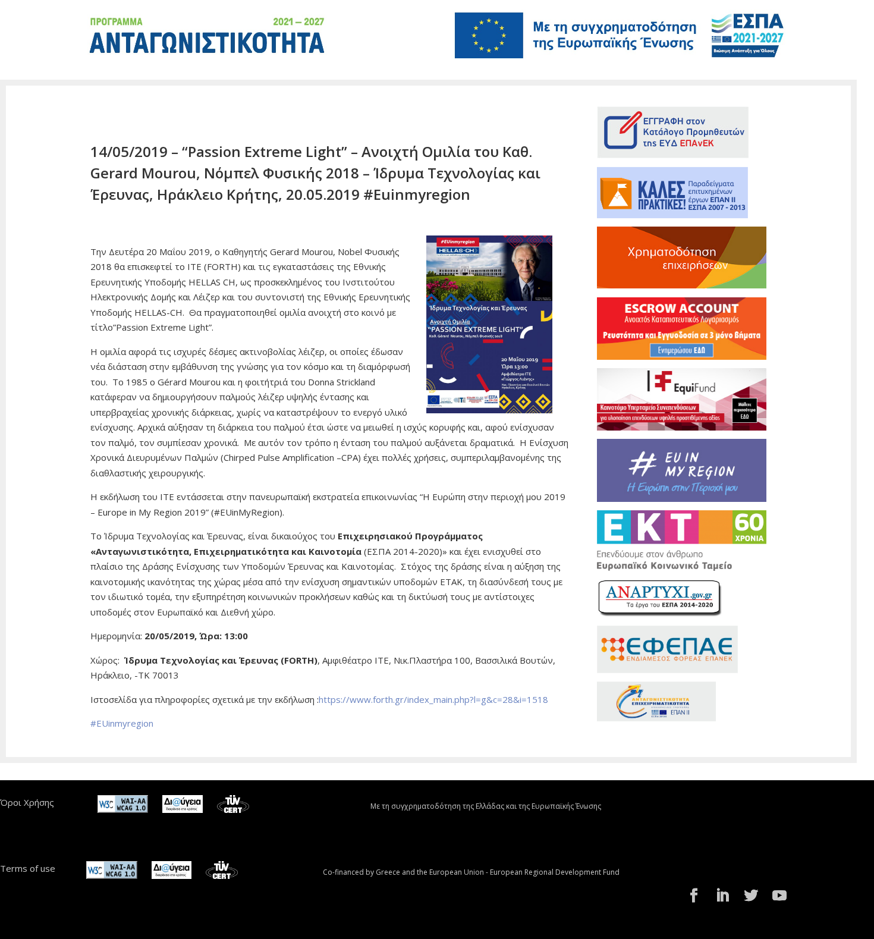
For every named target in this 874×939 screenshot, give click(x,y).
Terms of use (27, 868)
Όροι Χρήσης (27, 802)
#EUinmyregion (121, 723)
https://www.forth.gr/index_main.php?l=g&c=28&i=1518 (433, 699)
